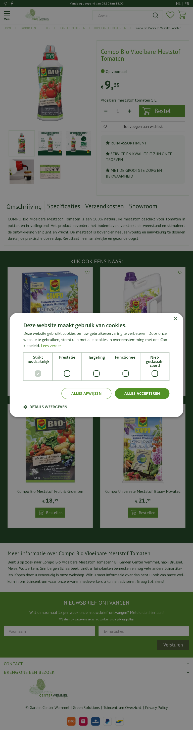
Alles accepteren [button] (142, 393)
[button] (45, 407)
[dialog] (96, 365)
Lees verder (51, 345)
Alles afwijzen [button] (86, 393)
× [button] (175, 319)
